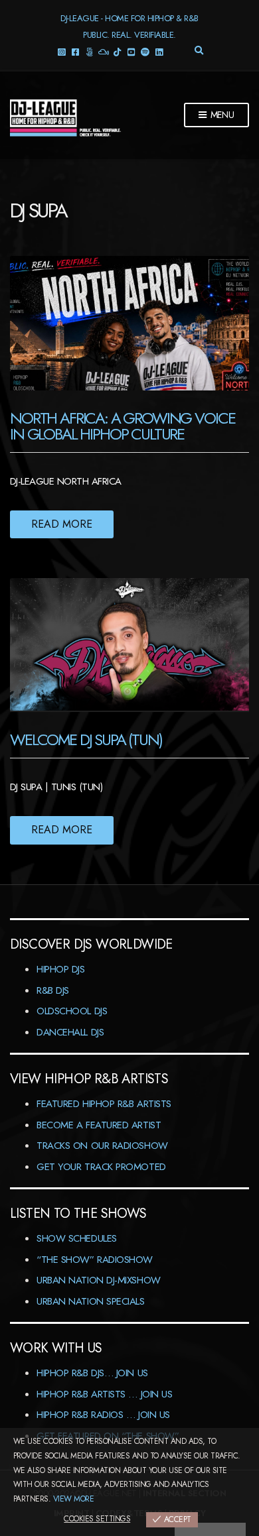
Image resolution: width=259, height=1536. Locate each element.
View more (73, 1499)
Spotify (145, 51)
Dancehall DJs (70, 1032)
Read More (61, 524)
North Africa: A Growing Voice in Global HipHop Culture (122, 425)
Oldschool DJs (72, 1011)
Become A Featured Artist (99, 1125)
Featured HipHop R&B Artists (104, 1103)
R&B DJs (53, 990)
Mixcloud (103, 51)
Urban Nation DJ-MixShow (99, 1280)
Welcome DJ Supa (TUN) (86, 739)
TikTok (117, 51)
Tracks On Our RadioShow (102, 1145)
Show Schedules (77, 1238)
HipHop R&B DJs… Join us (92, 1373)
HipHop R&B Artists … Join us (104, 1394)
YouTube (131, 51)
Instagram (61, 51)
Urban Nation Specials (91, 1301)
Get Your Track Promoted (101, 1166)
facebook (75, 51)
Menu (221, 114)
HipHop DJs (61, 969)
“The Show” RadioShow (95, 1259)
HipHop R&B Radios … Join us (103, 1414)
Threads (89, 51)
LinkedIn (159, 51)
